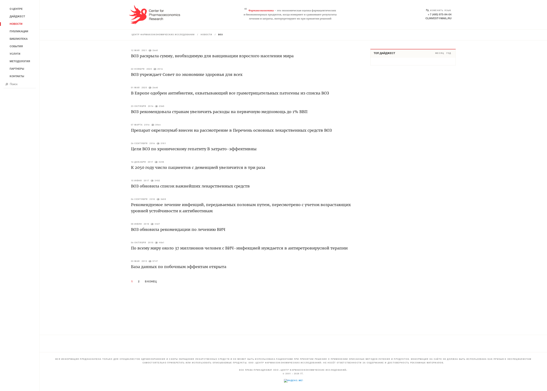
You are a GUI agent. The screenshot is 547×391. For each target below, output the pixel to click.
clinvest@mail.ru (438, 18)
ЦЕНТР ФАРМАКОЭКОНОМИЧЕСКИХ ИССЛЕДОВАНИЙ (163, 35)
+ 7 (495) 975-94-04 (439, 14)
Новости (206, 35)
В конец (151, 281)
